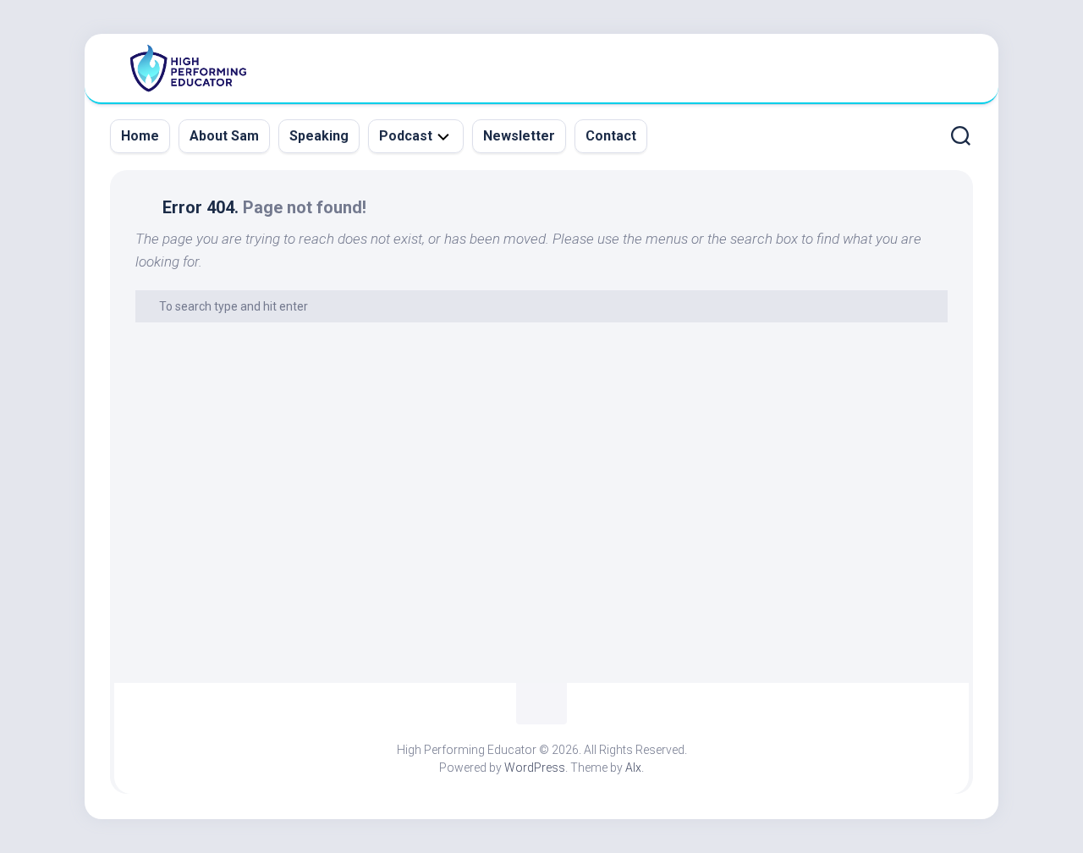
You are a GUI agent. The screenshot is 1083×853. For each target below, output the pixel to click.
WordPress (534, 767)
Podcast (405, 136)
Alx (633, 767)
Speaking (319, 136)
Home (140, 136)
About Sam (224, 136)
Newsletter (519, 136)
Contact (610, 136)
